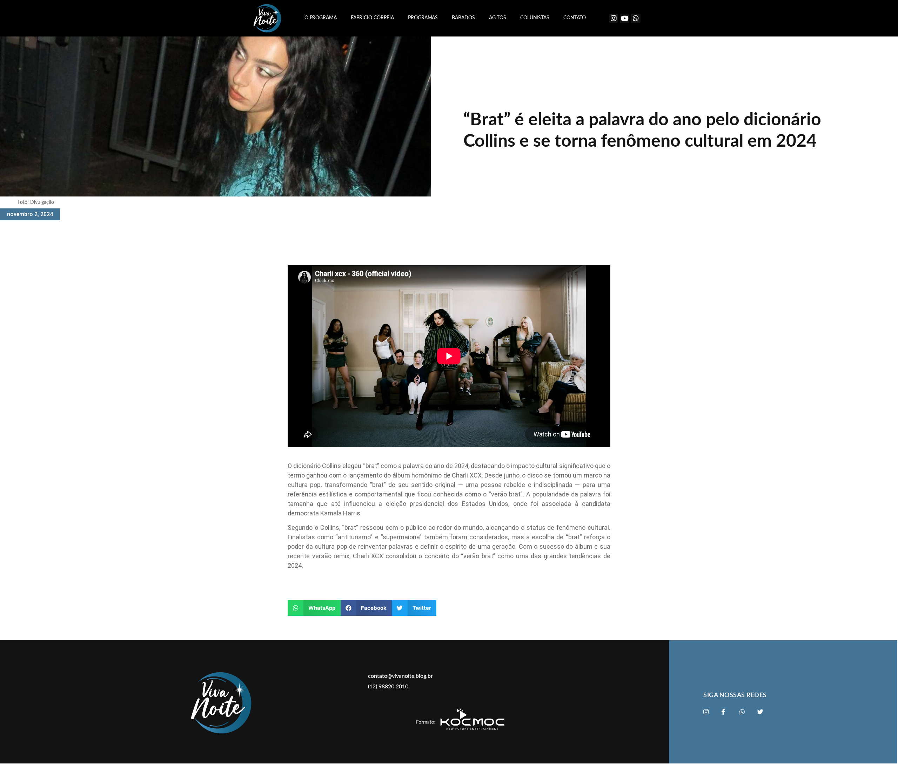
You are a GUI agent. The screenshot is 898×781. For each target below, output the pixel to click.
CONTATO (574, 17)
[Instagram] (613, 18)
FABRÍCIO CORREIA (372, 17)
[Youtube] (624, 18)
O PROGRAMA (320, 17)
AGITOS (497, 17)
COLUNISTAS (534, 17)
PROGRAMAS (423, 17)
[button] (314, 608)
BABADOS (463, 17)
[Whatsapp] (636, 18)
